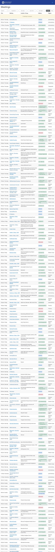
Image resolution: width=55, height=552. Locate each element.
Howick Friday (12, 275)
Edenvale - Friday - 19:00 (14, 302)
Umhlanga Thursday (14, 90)
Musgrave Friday (13, 322)
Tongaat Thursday (13, 136)
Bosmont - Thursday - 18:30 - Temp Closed (14, 69)
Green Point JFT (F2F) (14, 272)
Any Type (40, 10)
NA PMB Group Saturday (15, 442)
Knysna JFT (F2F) (13, 362)
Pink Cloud (12, 391)
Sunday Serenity (13, 549)
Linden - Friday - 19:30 (14, 342)
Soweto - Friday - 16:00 (14, 232)
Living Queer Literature (14, 319)
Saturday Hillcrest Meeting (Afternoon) (14, 435)
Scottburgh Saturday (14, 384)
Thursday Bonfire (13, 123)
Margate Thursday (13, 76)
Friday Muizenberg (13, 314)
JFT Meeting (12, 22)
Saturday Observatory (14, 423)
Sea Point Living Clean (14, 488)
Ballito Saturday (13, 427)
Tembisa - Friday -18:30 (14, 295)
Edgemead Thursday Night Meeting (14, 195)
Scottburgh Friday (13, 238)
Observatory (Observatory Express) (14, 29)
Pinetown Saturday (13, 460)
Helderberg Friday (13, 316)
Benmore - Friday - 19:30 (14, 335)
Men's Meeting (13, 103)
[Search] (8, 11)
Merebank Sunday (13, 542)
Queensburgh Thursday (14, 184)
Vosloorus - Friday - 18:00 (15, 292)
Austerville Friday (13, 299)
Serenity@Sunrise (13, 19)
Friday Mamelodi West (14, 270)
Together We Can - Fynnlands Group (13, 188)
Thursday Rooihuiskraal (14, 129)
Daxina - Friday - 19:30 (14, 338)
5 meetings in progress (27, 16)
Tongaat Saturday (13, 419)
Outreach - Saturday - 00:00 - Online (14, 477)
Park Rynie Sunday (13, 528)
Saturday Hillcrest (13, 358)
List (48, 10)
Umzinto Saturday (13, 412)
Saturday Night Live (14, 464)
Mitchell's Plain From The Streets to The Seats (15, 169)
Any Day (22, 10)
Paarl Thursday (13, 106)
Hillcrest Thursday (13, 72)
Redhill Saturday (13, 416)
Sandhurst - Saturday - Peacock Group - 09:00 (14, 381)
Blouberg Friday (13, 252)
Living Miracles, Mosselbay (13, 249)
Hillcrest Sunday (13, 521)
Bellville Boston (13, 198)
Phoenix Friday (13, 325)
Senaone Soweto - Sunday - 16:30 (13, 532)
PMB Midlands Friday (14, 345)
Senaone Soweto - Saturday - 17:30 (13, 445)
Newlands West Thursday (13, 173)
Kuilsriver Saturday (13, 374)
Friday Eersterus (13, 308)
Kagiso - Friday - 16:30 (14, 235)
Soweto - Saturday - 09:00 (15, 388)
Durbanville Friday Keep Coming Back (14, 260)
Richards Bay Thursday (14, 114)
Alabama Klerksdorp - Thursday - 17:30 (14, 46)
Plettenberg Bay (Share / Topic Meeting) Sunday (14, 546)
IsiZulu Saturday (13, 398)
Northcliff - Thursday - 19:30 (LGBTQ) (14, 177)
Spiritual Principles (13, 117)
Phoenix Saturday (13, 409)
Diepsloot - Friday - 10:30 (15, 221)
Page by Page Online (14, 208)
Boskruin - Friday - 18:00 (14, 256)
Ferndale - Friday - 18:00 (14, 263)
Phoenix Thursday (13, 110)
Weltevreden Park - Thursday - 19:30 (13, 192)
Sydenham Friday (13, 348)
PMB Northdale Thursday (15, 181)
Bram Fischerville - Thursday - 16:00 (13, 36)
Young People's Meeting (14, 143)
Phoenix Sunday (13, 500)
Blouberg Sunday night (14, 539)
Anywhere (13, 10)
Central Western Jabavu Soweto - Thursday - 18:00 (14, 54)
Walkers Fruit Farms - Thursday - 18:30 (14, 93)
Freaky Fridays (12, 229)
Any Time (31, 10)
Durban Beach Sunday (14, 483)
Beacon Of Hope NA (14, 49)
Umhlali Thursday (13, 140)
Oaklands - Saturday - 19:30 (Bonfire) (14, 470)
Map (52, 10)
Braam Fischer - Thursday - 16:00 (13, 32)
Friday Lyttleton (13, 311)
